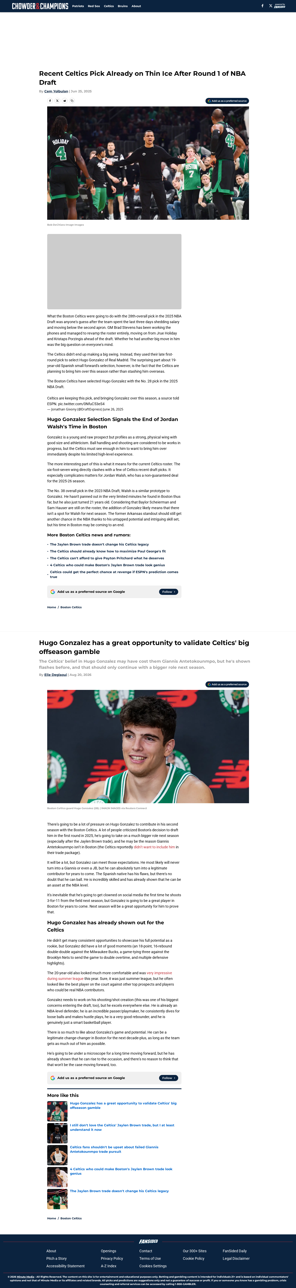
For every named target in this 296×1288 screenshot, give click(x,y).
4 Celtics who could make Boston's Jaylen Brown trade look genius (107, 565)
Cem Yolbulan (56, 91)
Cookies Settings (153, 1266)
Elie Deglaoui (55, 675)
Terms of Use (150, 1258)
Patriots (78, 6)
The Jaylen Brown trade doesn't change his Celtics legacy (99, 544)
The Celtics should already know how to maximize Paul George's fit (108, 551)
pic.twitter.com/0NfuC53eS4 (81, 404)
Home (51, 607)
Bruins (123, 6)
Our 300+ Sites (194, 1251)
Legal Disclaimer (236, 1258)
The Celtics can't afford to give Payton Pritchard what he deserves (107, 558)
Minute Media (25, 1276)
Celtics (109, 6)
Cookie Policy (193, 1258)
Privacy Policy (112, 1258)
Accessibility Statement (65, 1266)
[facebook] (262, 5)
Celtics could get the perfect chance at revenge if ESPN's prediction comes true (114, 574)
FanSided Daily (235, 1251)
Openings (108, 1251)
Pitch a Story (56, 1258)
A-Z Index (108, 1266)
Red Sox (94, 6)
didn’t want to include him (154, 847)
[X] (270, 5)
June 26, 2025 (113, 409)
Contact (145, 1251)
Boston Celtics (71, 607)
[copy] (72, 101)
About (136, 6)
